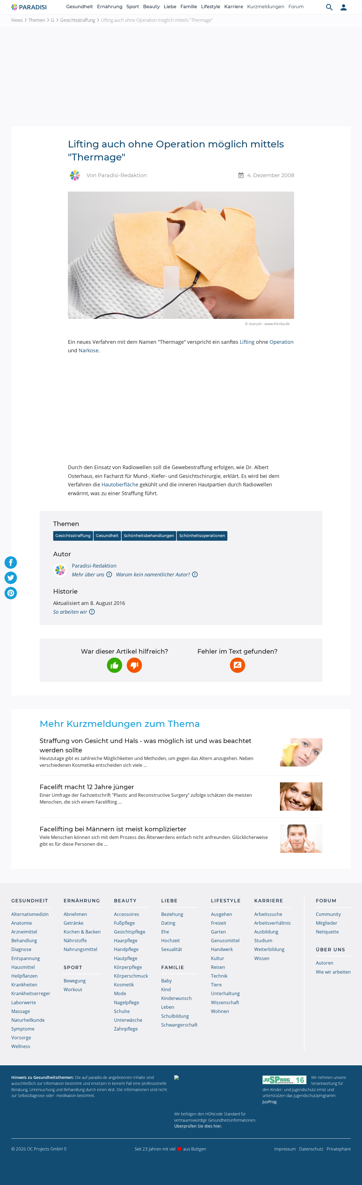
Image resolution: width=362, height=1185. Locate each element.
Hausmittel (23, 967)
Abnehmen (75, 914)
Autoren (324, 963)
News (17, 20)
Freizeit (218, 923)
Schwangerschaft (179, 1025)
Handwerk (222, 949)
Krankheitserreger (30, 993)
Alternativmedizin (30, 914)
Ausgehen (221, 914)
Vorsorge (21, 1037)
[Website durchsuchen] (329, 7)
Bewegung (75, 981)
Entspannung (25, 958)
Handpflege (126, 949)
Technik (219, 976)
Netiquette (327, 932)
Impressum (285, 1149)
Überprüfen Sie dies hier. (198, 1126)
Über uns (330, 949)
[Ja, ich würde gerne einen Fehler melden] (237, 665)
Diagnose (21, 949)
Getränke (73, 923)
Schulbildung (175, 1016)
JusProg (269, 1101)
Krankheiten (24, 985)
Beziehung (172, 914)
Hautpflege (125, 958)
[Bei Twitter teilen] (11, 578)
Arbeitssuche (268, 914)
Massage (20, 1011)
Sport (132, 6)
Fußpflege (124, 923)
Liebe (170, 6)
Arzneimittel (24, 932)
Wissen (262, 958)
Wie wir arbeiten (333, 972)
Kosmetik (124, 985)
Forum (296, 6)
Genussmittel (225, 940)
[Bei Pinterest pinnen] (11, 593)
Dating (168, 923)
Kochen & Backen (82, 932)
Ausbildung (266, 932)
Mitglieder (326, 923)
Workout (73, 989)
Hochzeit (170, 940)
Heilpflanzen (24, 976)
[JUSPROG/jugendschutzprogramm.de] (284, 1080)
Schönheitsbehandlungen (149, 535)
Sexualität (171, 949)
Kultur (217, 958)
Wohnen (220, 1011)
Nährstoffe (75, 940)
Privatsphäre (339, 1149)
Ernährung (109, 6)
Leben (167, 1007)
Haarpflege (125, 940)
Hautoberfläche (120, 484)
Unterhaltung (225, 993)
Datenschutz (311, 1149)
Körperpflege (128, 967)
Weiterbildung (269, 949)
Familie (188, 6)
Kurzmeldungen (266, 6)
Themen (37, 20)
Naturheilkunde (28, 1020)
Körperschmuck (131, 976)
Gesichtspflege (129, 932)
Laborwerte (23, 1002)
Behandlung (24, 940)
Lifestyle (210, 6)
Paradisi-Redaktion (94, 565)
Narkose (88, 350)
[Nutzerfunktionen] (344, 7)
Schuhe (122, 1011)
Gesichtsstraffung (77, 20)
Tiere (216, 985)
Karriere (233, 6)
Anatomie (21, 923)
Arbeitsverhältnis (272, 923)
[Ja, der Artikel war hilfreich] (114, 665)
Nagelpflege (126, 1002)
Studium (263, 940)
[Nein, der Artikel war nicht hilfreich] (134, 665)
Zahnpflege (126, 1029)
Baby (166, 981)
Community (328, 914)
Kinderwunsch (176, 998)
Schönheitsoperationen (202, 535)
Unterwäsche (128, 1020)
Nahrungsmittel (80, 949)
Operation (282, 341)
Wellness (20, 1046)
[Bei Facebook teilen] (11, 562)
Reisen (218, 967)
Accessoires (126, 914)
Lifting (247, 341)
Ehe (165, 932)
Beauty (151, 6)
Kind (166, 989)
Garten (218, 932)
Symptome (23, 1029)
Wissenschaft (225, 1002)
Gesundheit (79, 6)
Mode (120, 993)
